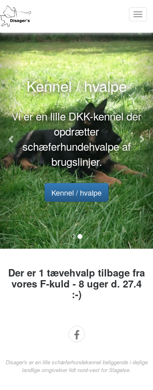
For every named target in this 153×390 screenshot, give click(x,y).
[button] (11, 139)
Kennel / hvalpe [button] (76, 192)
